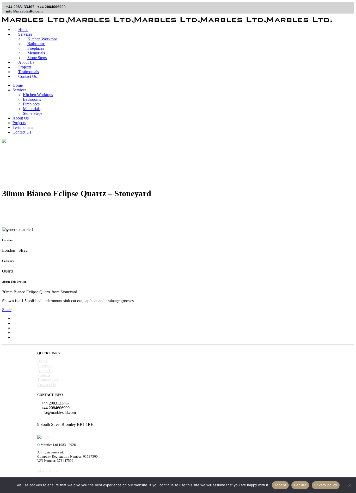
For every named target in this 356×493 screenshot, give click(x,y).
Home (42, 361)
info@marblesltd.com (24, 11)
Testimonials (47, 380)
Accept (280, 485)
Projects (43, 375)
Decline (300, 485)
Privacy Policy (47, 471)
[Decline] (349, 485)
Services (44, 366)
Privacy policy (325, 485)
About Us (45, 370)
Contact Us (46, 384)
